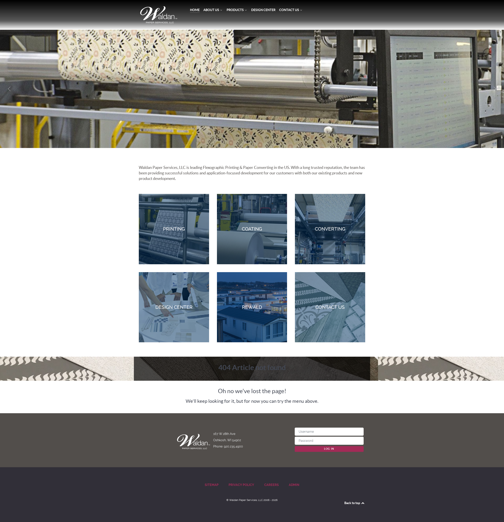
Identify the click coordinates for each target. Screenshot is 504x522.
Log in (329, 448)
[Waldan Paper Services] (159, 15)
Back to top (352, 503)
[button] (9, 89)
